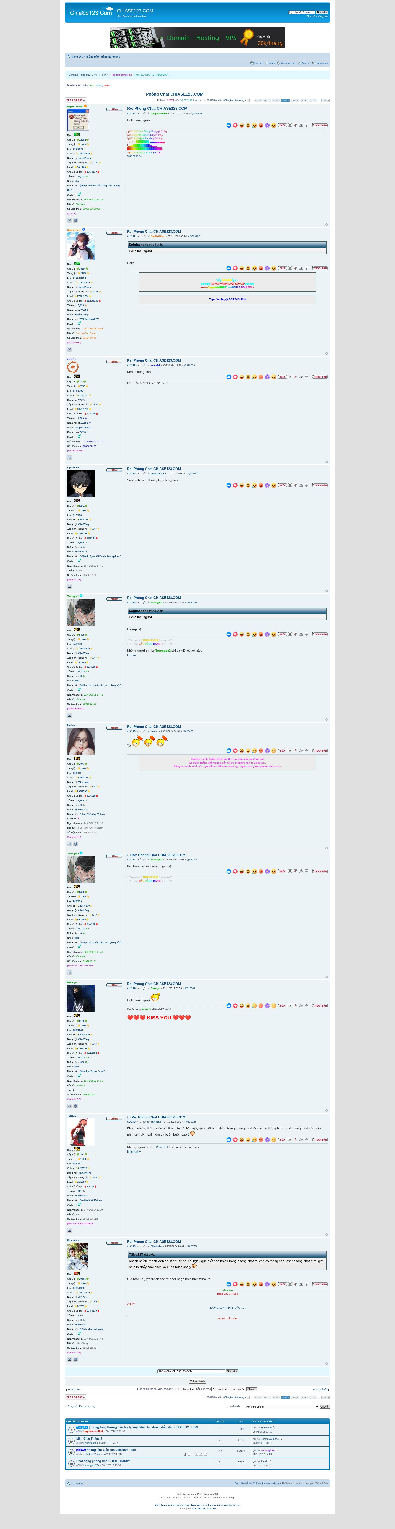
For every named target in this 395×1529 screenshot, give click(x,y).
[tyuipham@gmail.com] (69, 715)
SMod (99, 85)
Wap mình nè (134, 156)
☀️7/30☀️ (83, 386)
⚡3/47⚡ (94, 529)
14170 (325, 100)
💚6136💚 (81, 1021)
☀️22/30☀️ (83, 144)
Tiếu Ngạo (83, 782)
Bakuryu (155, 988)
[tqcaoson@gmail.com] (69, 220)
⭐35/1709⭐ (81, 662)
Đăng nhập (322, 63)
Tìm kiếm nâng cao (317, 16)
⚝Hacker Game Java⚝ (93, 1071)
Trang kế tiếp (320, 1389)
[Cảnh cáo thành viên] (301, 125)
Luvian (131, 655)
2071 (80, 149)
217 (75, 515)
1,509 (81, 418)
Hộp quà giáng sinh (121, 74)
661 (80, 1191)
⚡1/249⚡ (95, 162)
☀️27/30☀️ (83, 273)
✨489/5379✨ (83, 777)
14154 (294, 100)
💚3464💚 (81, 506)
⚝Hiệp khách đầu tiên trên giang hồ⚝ (101, 685)
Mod (92, 85)
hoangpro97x (92, 1465)
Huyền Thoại (82, 314)
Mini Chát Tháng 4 (89, 1438)
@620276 (196, 113)
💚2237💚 (81, 1154)
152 (75, 149)
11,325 (81, 176)
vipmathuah (157, 473)
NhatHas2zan (92, 1454)
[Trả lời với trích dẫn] (320, 125)
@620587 (190, 988)
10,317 (81, 671)
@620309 (189, 365)
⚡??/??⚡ (95, 404)
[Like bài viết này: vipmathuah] (228, 486)
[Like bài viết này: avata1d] (228, 377)
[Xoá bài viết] (290, 125)
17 (205, 1454)
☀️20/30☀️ (83, 1283)
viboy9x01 (90, 1442)
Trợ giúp (258, 63)
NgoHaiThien (158, 236)
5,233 (81, 305)
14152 (276, 100)
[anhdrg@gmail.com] (69, 586)
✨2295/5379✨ (84, 648)
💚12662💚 (82, 140)
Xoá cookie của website (266, 1483)
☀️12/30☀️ (83, 768)
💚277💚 (81, 381)
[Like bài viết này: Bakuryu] (228, 1006)
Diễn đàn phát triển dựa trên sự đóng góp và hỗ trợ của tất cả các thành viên (197, 1505)
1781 (75, 278)
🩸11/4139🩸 (91, 538)
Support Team (82, 427)
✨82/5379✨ (82, 1168)
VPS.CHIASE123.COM (203, 1508)
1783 (80, 391)
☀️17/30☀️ (83, 639)
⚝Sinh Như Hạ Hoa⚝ (91, 1329)
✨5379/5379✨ (84, 1034)
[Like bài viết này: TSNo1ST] (228, 1140)
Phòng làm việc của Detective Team (111, 1450)
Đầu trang (326, 225)
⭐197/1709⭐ (82, 791)
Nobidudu (266, 1427)
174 (75, 391)
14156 (313, 100)
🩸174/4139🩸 (92, 1053)
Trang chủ (77, 56)
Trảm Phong (84, 158)
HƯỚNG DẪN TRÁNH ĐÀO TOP (227, 1307)
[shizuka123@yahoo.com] (69, 844)
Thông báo (92, 56)
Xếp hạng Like (288, 63)
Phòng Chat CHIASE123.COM (174, 94)
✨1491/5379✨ (84, 1292)
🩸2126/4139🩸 (92, 300)
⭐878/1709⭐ (82, 1048)
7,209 (81, 542)
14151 (267, 100)
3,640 (81, 800)
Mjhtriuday (134, 1151)
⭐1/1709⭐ (80, 1306)
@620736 (192, 1246)
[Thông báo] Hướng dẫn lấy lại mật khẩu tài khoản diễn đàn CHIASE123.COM (143, 1427)
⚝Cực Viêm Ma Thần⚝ (92, 814)
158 (75, 1030)
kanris (264, 1461)
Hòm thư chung (110, 56)
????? (81, 400)
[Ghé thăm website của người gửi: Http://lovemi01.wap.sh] (75, 1359)
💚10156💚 (82, 1279)
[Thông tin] (306, 125)
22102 (82, 278)
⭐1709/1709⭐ (82, 296)
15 (196, 1454)
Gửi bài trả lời (72, 99)
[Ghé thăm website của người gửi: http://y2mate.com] (75, 1106)
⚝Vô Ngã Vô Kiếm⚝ (91, 1200)
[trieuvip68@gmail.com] (69, 1359)
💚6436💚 (81, 635)
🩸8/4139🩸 (90, 1186)
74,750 (84, 310)
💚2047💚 (81, 764)
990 (82, 1062)
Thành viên (81, 551)
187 (80, 1163)
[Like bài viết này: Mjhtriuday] (228, 1285)
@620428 (192, 602)
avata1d (155, 365)
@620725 (191, 1122)
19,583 (84, 423)
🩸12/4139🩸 (91, 796)
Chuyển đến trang (234, 100)
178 (80, 515)
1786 (75, 1288)
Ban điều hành (243, 1483)
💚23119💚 (82, 268)
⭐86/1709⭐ (81, 167)
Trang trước (74, 1389)
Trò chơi (103, 74)
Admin (107, 85)
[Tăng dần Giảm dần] (237, 1389)
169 (75, 773)
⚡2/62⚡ (94, 1301)
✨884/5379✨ (83, 519)
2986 (82, 1288)
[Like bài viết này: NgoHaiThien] (228, 269)
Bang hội (73, 74)
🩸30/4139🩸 (91, 667)
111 (79, 773)
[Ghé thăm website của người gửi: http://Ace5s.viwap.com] (75, 220)
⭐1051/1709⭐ (82, 409)
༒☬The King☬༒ (89, 319)
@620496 (192, 859)
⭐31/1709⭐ (81, 1182)
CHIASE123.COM (135, 10)
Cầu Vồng (83, 524)
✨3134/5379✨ (84, 282)
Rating (271, 63)
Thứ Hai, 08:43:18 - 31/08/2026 (151, 74)
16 (201, 1454)
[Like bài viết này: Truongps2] (228, 635)
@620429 (188, 731)
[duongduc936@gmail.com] (69, 1106)
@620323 (193, 473)
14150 (258, 100)
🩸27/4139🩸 (91, 413)
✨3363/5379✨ (84, 153)
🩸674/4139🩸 (92, 1311)
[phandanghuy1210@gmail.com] (69, 349)
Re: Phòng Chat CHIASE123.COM (157, 108)
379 (80, 644)
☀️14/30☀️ (83, 510)
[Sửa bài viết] (282, 125)
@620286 (194, 236)
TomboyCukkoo (270, 1439)
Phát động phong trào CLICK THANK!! (103, 1461)
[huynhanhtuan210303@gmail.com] (69, 457)
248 (75, 644)
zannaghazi (268, 1450)
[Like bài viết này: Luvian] (228, 751)
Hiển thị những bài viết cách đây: (155, 1389)
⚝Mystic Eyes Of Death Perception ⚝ (101, 556)
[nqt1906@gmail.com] (69, 1230)
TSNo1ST (156, 1122)
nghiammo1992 (94, 1431)
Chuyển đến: (234, 1406)
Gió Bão (82, 1297)
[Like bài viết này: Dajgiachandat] (228, 126)
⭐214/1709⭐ (82, 533)
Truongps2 (157, 602)
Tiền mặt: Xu (89, 74)
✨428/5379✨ (83, 395)
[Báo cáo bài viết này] (295, 125)
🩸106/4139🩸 (92, 172)
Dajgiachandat (159, 113)
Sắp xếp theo (203, 1389)
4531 (80, 1030)
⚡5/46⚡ (94, 786)
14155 (303, 100)
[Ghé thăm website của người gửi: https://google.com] (75, 844)
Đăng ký (306, 63)
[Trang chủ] (91, 10)
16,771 (81, 1057)
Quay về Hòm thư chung (81, 1406)
